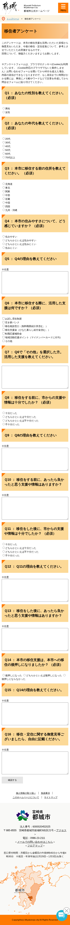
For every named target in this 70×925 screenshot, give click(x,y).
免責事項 (45, 793)
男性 (7, 108)
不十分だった (12, 424)
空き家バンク (12, 322)
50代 (7, 150)
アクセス (61, 830)
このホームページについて (26, 797)
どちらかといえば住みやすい (20, 240)
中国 (7, 202)
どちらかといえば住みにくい (20, 244)
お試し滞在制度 (13, 318)
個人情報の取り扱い (26, 793)
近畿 (7, 199)
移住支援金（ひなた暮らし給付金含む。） (27, 330)
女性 (7, 112)
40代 (7, 146)
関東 (7, 191)
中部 (7, 195)
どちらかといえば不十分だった (22, 420)
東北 (7, 187)
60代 (7, 153)
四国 (7, 206)
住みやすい (11, 236)
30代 (7, 142)
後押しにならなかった (13, 679)
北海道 (8, 184)
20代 (7, 138)
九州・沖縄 (11, 210)
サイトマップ (50, 797)
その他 (8, 341)
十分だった (11, 413)
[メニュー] (63, 8)
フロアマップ (35, 845)
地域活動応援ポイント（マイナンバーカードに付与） (33, 337)
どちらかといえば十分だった (20, 417)
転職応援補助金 (13, 333)
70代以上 (10, 157)
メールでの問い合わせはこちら (35, 841)
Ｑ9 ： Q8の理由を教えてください (30, 435)
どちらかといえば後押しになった (44, 675)
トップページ (13, 19)
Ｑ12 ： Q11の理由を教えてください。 (34, 566)
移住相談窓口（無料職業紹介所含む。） (26, 326)
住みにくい (11, 247)
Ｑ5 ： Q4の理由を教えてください (30, 259)
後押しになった (14, 675)
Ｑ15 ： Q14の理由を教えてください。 (34, 690)
